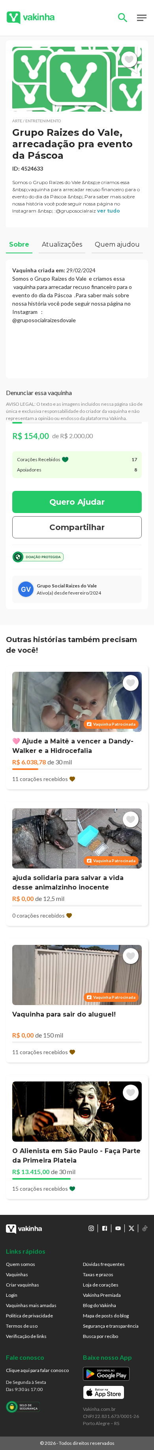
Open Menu (141, 17)
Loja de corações (100, 1285)
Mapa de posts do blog (106, 1316)
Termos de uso (22, 1326)
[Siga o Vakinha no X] (131, 1228)
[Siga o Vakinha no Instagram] (91, 1228)
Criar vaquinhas (22, 1285)
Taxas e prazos (98, 1274)
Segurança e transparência (111, 1326)
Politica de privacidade (29, 1316)
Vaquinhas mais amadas (31, 1305)
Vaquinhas (17, 1274)
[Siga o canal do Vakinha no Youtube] (118, 1228)
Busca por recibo (100, 1336)
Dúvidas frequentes (104, 1264)
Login (11, 1295)
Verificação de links (26, 1336)
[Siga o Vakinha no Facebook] (104, 1228)
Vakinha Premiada (102, 1295)
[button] (77, 79)
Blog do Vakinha (99, 1305)
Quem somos (20, 1264)
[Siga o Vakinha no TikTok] (145, 1228)
